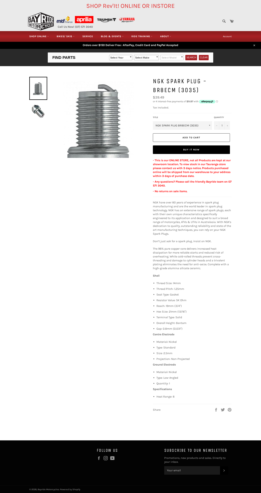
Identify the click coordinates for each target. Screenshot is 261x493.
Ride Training (141, 36)
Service (87, 36)
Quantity (219, 117)
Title (155, 117)
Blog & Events (111, 36)
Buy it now (191, 149)
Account (227, 36)
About (165, 36)
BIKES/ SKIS (65, 36)
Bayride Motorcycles (48, 489)
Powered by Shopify (70, 489)
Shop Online (38, 36)
